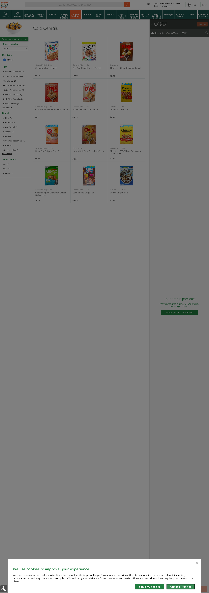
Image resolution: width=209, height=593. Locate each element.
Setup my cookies (149, 586)
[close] (197, 563)
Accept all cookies (180, 586)
